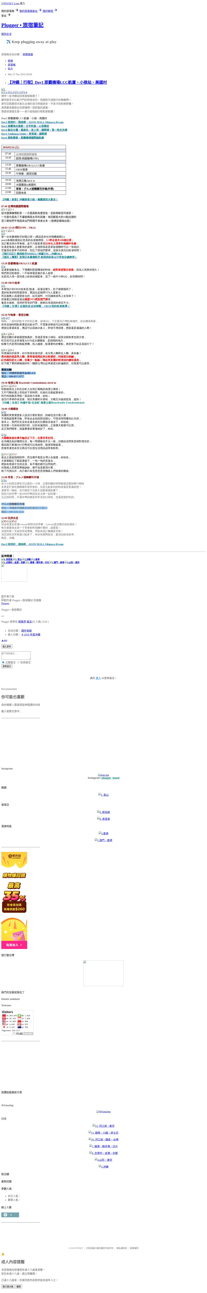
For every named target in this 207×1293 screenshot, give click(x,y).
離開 (18, 1286)
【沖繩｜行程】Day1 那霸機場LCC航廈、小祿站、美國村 (57, 82)
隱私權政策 (121, 1248)
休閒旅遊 (28, 54)
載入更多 (7, 646)
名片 (10, 68)
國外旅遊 (26, 630)
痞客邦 (22, 621)
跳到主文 (6, 34)
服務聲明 (134, 1248)
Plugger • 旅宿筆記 (22, 25)
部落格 (12, 64)
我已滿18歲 (8, 1286)
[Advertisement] (21, 743)
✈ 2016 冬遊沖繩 (30, 634)
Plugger (5, 603)
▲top (4, 640)
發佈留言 (7, 666)
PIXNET (79, 1248)
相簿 (10, 61)
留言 (29, 621)
